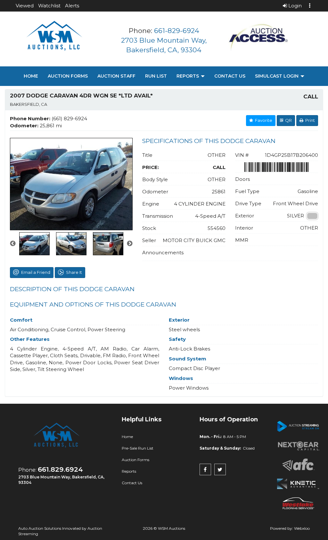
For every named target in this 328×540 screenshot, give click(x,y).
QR (287, 120)
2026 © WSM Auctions (164, 528)
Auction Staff (116, 76)
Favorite (262, 120)
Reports (188, 76)
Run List (156, 76)
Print (309, 120)
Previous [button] (13, 243)
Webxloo (302, 528)
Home (31, 76)
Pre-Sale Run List (137, 448)
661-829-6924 (176, 31)
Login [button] (294, 6)
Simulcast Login (277, 76)
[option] (71, 184)
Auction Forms (68, 76)
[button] (24, 5)
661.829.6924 (60, 469)
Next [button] (130, 243)
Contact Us (229, 76)
